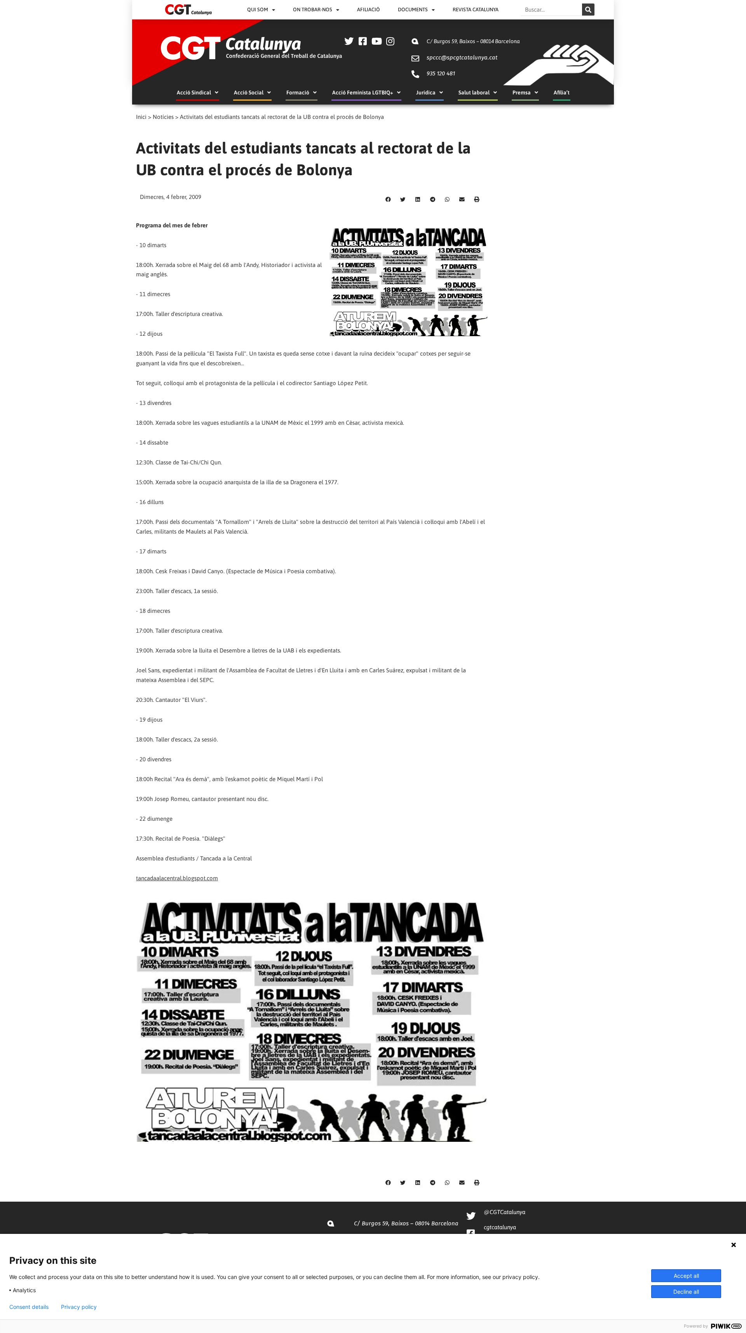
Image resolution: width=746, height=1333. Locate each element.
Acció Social (248, 92)
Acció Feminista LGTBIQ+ (362, 92)
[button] (388, 199)
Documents (413, 9)
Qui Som (257, 9)
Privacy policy (79, 1307)
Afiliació (368, 9)
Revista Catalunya (475, 9)
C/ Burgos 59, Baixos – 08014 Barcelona (473, 41)
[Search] (588, 9)
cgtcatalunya (500, 1227)
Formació (297, 92)
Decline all (686, 1291)
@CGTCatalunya (504, 1212)
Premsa (521, 92)
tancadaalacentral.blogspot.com (177, 878)
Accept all (686, 1275)
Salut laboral (474, 92)
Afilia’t (562, 92)
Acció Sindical (194, 92)
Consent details (29, 1307)
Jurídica (426, 92)
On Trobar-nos (312, 9)
